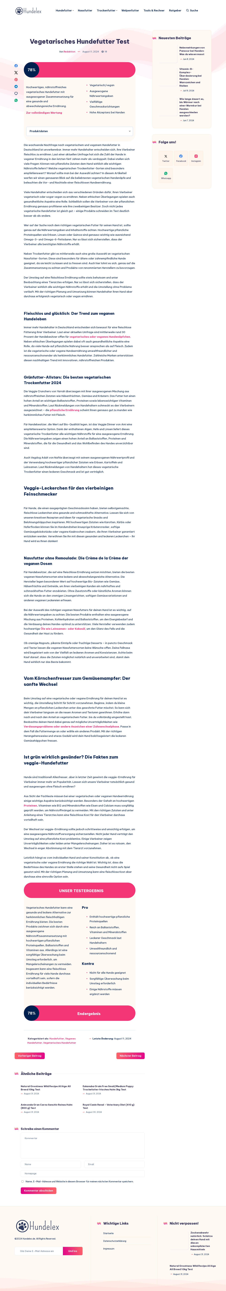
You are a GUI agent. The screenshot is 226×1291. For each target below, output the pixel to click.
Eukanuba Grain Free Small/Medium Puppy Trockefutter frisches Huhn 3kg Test (108, 1088)
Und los (72, 1251)
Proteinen (30, 805)
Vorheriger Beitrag (29, 1055)
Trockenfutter (106, 10)
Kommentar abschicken (38, 1190)
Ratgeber (175, 10)
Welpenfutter (130, 10)
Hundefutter (64, 10)
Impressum (108, 1248)
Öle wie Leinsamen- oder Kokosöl (63, 628)
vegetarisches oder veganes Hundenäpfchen (99, 336)
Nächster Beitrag (130, 1055)
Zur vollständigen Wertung (44, 112)
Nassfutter (85, 10)
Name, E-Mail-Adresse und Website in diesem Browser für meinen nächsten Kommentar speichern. (79, 1181)
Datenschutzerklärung (114, 1241)
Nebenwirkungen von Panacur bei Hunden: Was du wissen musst (192, 51)
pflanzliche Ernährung (64, 410)
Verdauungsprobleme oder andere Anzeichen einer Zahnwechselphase (71, 726)
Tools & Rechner (154, 10)
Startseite (108, 1233)
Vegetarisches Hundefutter (59, 1042)
